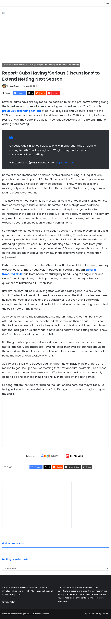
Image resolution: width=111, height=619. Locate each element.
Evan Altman (13, 86)
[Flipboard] (74, 456)
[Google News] (49, 456)
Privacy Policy (8, 602)
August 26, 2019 (64, 162)
